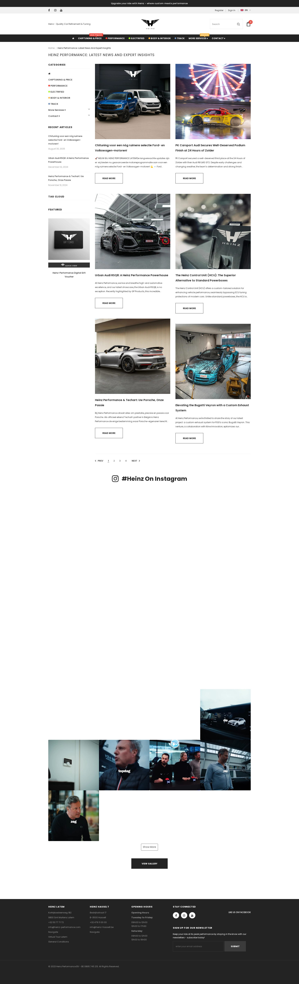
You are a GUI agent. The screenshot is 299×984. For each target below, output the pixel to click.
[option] (69, 251)
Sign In (231, 10)
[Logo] (150, 24)
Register (219, 10)
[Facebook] (50, 10)
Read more (108, 178)
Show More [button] (149, 847)
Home (51, 48)
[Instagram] (56, 10)
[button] (73, 512)
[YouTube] (62, 10)
